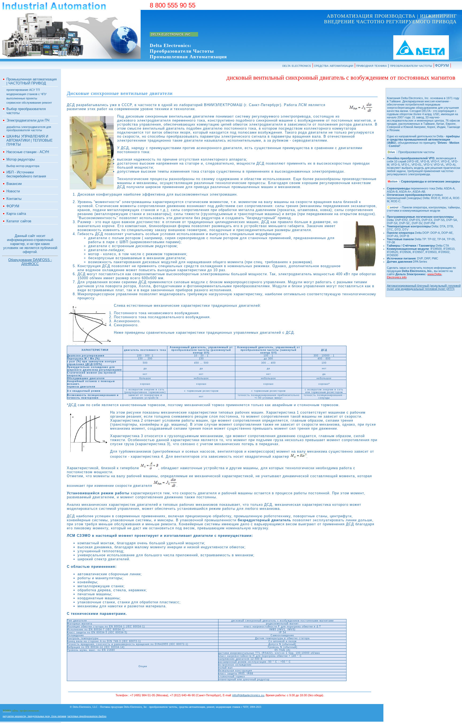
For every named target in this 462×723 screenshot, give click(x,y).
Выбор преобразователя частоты (26, 111)
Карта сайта (16, 214)
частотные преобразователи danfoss (86, 716)
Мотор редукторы (20, 159)
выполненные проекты (21, 98)
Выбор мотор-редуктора (22, 166)
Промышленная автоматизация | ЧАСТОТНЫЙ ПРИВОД (31, 81)
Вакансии (14, 184)
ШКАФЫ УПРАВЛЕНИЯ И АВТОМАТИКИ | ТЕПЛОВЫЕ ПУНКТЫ (29, 140)
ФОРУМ (442, 65)
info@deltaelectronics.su (248, 695)
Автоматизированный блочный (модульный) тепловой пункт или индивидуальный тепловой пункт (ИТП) (424, 287)
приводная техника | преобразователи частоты (394, 65)
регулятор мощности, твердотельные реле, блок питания (34, 716)
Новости (13, 191)
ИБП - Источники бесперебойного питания (26, 174)
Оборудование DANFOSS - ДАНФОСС (30, 262)
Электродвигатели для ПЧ (27, 120)
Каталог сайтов (18, 221)
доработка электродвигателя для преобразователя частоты (28, 128)
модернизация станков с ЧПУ (26, 94)
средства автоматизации (333, 65)
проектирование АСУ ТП (23, 89)
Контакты (13, 199)
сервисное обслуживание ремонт (29, 102)
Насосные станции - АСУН (27, 152)
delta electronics (296, 65)
